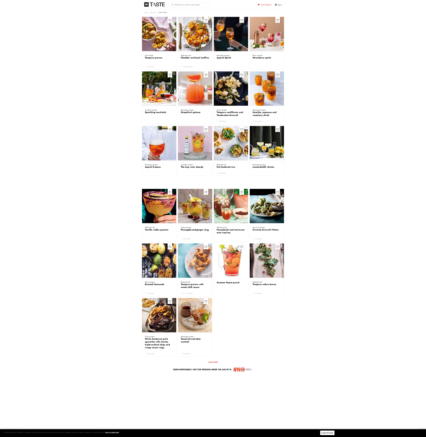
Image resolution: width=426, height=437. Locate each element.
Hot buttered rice (226, 167)
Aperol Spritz (224, 57)
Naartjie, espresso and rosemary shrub (265, 114)
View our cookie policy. (112, 432)
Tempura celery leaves (265, 284)
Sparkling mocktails (156, 112)
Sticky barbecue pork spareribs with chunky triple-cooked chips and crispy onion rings (157, 343)
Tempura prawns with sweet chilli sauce (192, 286)
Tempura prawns (154, 57)
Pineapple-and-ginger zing (195, 229)
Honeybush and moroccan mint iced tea (231, 231)
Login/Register (266, 5)
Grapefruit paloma (191, 112)
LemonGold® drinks (264, 167)
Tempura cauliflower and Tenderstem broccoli (230, 114)
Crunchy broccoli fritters (266, 229)
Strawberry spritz (262, 57)
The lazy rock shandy (192, 167)
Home (146, 13)
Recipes (153, 13)
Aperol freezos (153, 167)
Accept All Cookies (327, 433)
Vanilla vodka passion (157, 229)
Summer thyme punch (228, 282)
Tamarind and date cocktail (191, 340)
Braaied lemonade (155, 284)
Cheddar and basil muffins (195, 57)
